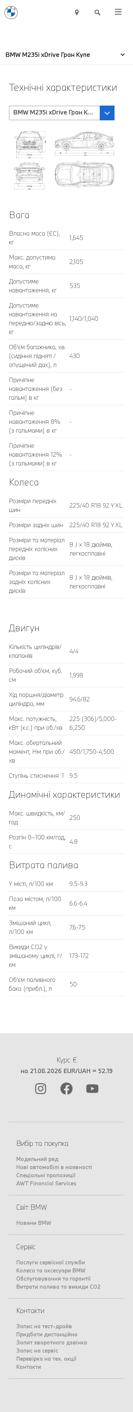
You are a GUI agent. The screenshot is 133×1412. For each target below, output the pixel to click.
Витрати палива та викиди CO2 (58, 1286)
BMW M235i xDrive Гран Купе (48, 54)
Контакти (28, 1366)
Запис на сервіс (37, 1350)
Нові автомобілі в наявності (54, 1167)
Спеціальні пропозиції (45, 1175)
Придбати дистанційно (47, 1334)
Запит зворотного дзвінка (51, 1342)
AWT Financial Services (46, 1183)
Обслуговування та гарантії (53, 1278)
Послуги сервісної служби (50, 1262)
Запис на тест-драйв (44, 1326)
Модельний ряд (37, 1158)
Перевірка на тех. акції (46, 1358)
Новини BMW (33, 1222)
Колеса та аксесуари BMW (50, 1270)
